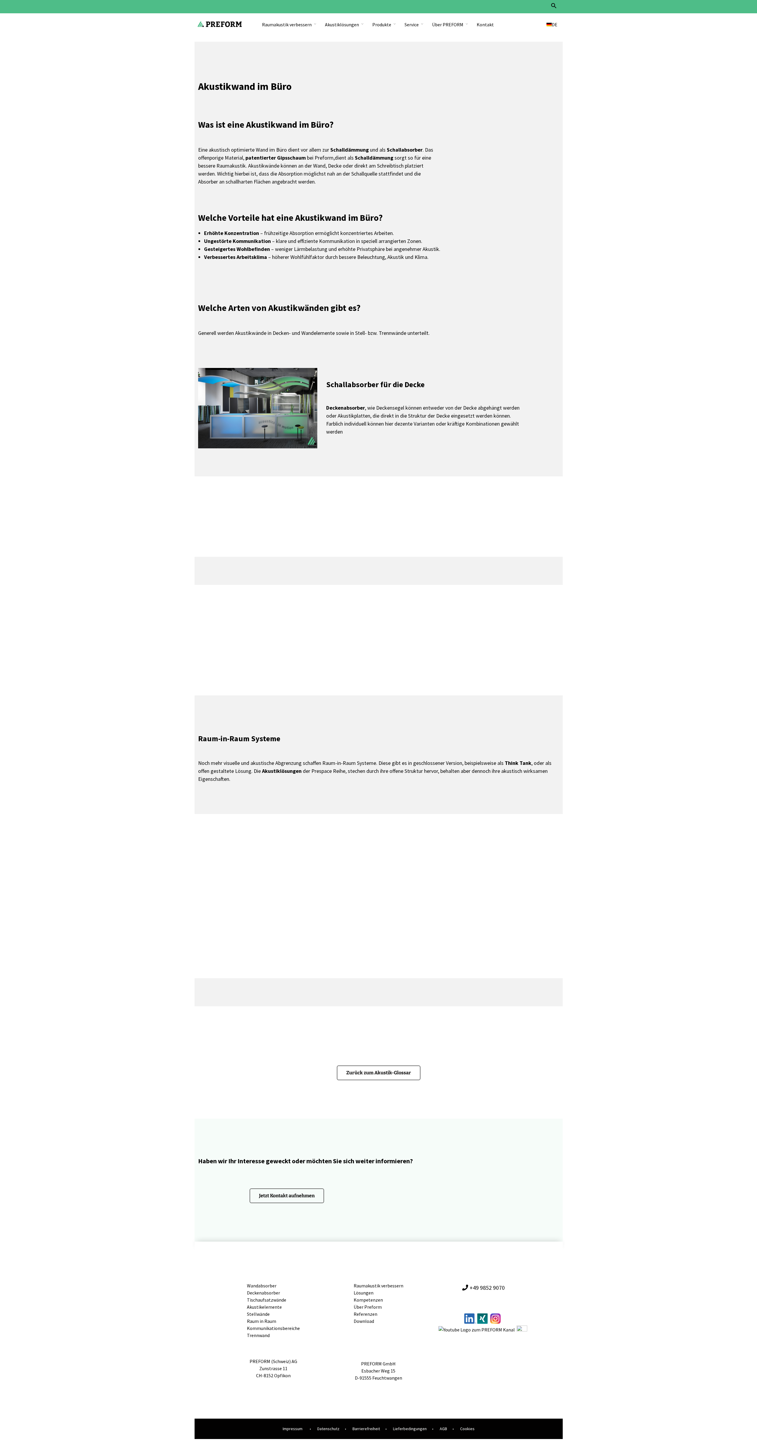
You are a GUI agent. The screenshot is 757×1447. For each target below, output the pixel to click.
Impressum (293, 1428)
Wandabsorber (261, 1286)
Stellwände (258, 1314)
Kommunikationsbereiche (273, 1328)
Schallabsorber (405, 149)
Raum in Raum (261, 1321)
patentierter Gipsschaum (275, 157)
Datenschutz (328, 1428)
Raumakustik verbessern (287, 24)
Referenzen (365, 1314)
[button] (554, 7)
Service (412, 24)
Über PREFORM (447, 24)
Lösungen (363, 1293)
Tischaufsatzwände (266, 1300)
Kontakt (485, 24)
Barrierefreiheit (366, 1428)
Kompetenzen (368, 1300)
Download (364, 1321)
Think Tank (518, 763)
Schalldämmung (349, 149)
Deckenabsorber (345, 407)
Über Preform (368, 1307)
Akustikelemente (264, 1307)
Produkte (381, 24)
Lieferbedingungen (410, 1428)
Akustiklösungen (342, 24)
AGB (443, 1428)
